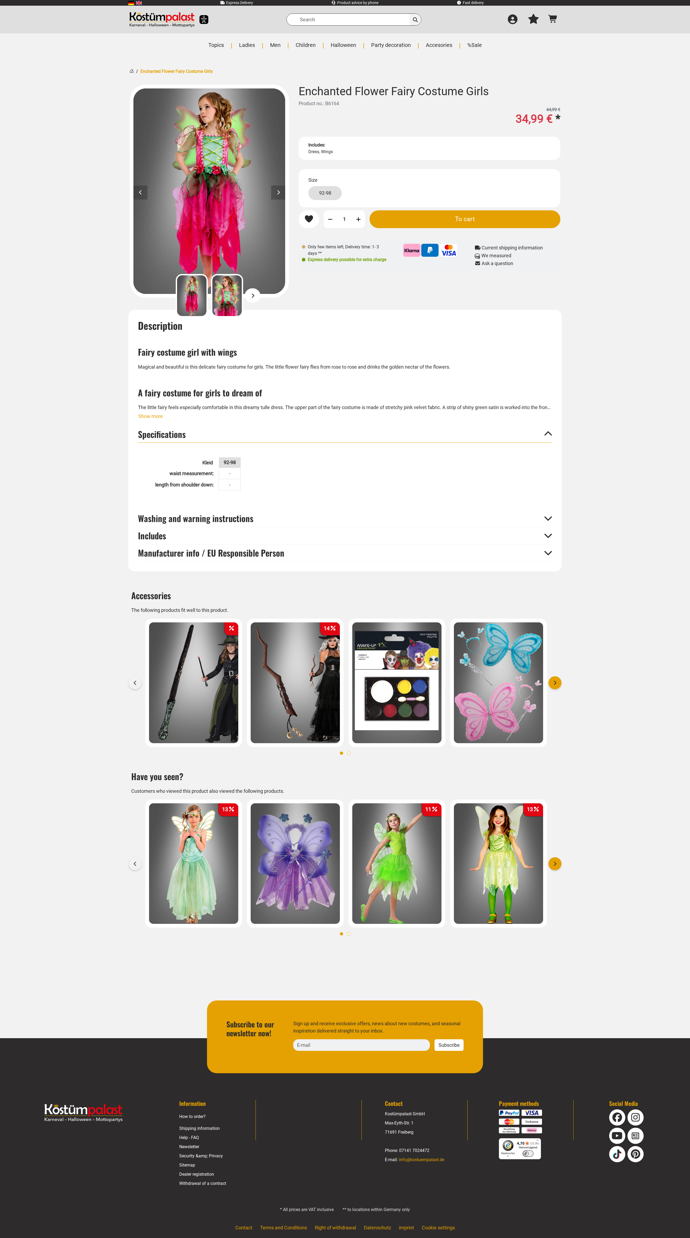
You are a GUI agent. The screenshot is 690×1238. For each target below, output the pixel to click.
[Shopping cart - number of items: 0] (553, 19)
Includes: (316, 145)
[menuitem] (131, 3)
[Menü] (537, 1141)
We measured (495, 255)
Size (313, 180)
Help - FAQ (189, 1137)
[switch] (528, 1153)
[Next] (253, 295)
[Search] (415, 19)
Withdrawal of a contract (202, 1183)
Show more (150, 416)
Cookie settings (438, 1227)
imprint (406, 1227)
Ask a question (497, 263)
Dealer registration (196, 1174)
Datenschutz (377, 1227)
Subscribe (449, 1045)
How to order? (192, 1116)
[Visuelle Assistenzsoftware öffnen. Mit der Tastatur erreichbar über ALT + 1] (200, 19)
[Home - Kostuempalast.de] (83, 1113)
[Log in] (513, 19)
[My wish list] (533, 19)
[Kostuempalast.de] (162, 19)
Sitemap (187, 1165)
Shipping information (199, 1128)
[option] (209, 191)
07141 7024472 (414, 1150)
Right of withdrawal (335, 1227)
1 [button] (341, 753)
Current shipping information (512, 248)
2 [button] (349, 753)
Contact (243, 1227)
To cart (465, 218)
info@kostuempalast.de (421, 1159)
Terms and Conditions (283, 1227)
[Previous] (166, 295)
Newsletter (189, 1146)
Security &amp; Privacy (201, 1155)
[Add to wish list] (309, 219)
